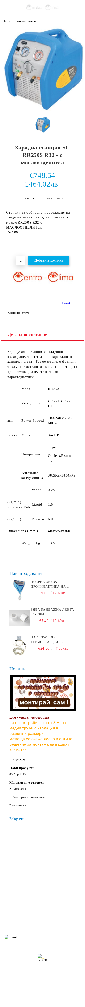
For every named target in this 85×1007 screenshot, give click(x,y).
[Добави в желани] (76, 248)
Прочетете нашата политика (42, 975)
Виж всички (17, 805)
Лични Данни (53, 863)
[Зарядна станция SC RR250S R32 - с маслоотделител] (42, 109)
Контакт (10, 881)
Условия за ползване (58, 872)
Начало (7, 21)
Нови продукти (21, 768)
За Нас (8, 863)
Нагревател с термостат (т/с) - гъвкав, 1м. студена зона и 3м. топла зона (52, 640)
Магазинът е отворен (26, 782)
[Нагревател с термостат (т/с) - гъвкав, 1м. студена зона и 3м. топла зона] (19, 645)
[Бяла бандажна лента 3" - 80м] (19, 618)
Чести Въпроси (15, 872)
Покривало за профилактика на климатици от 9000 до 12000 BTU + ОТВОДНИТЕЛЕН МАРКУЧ (53, 584)
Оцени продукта (18, 312)
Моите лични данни (44, 987)
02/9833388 (32, 912)
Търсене (48, 853)
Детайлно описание (27, 334)
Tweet (66, 303)
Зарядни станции (26, 21)
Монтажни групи (55, 881)
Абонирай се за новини (29, 797)
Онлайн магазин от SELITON (42, 1002)
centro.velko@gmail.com (39, 903)
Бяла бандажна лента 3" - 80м (52, 612)
